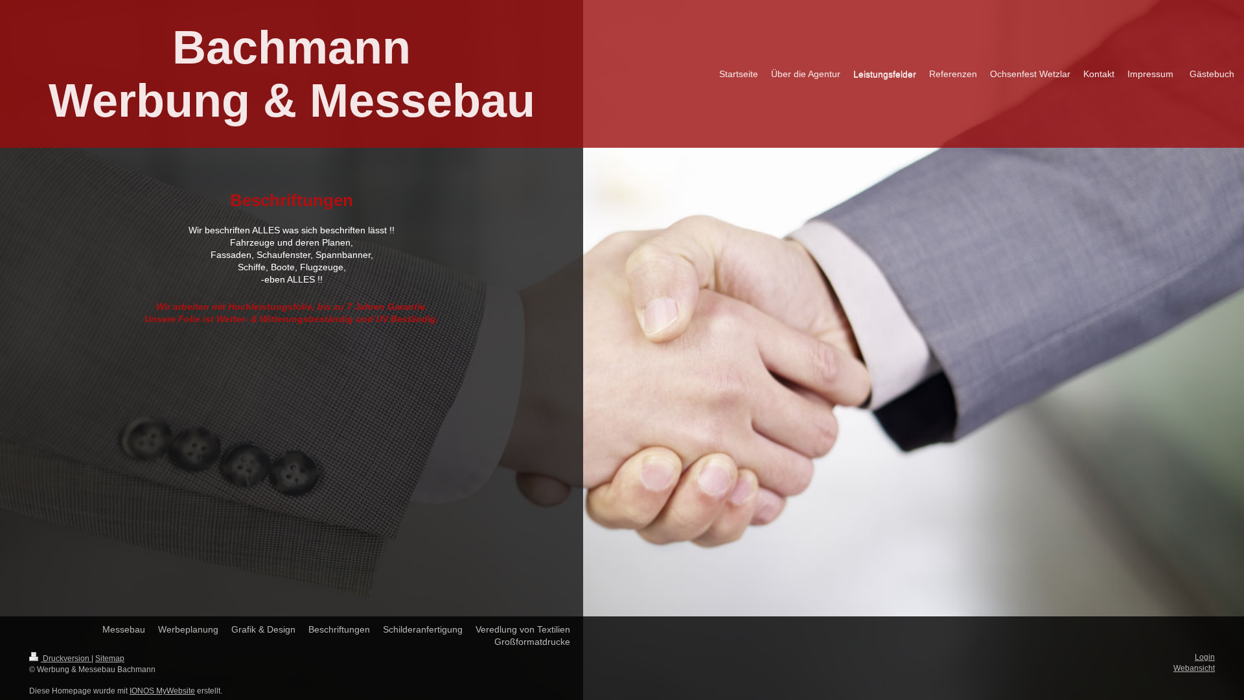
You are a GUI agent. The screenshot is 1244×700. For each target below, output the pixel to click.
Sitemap (109, 658)
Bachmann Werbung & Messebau (292, 73)
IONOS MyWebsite (162, 690)
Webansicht (1194, 668)
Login (1205, 657)
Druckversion (66, 658)
